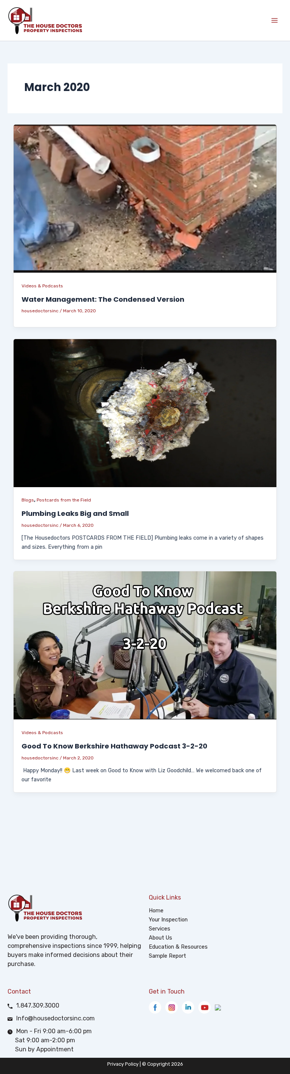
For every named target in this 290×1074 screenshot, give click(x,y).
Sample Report (167, 955)
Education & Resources (178, 946)
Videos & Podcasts (42, 286)
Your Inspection (168, 919)
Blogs (28, 500)
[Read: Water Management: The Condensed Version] (145, 198)
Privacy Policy (123, 1064)
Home (156, 910)
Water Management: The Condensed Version (103, 299)
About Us (160, 937)
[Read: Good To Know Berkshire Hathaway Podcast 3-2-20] (145, 645)
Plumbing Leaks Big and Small (75, 513)
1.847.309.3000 (37, 1005)
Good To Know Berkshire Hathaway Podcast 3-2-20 (114, 746)
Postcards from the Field (64, 500)
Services (159, 928)
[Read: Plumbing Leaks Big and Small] (145, 412)
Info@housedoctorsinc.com (55, 1018)
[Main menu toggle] (274, 20)
